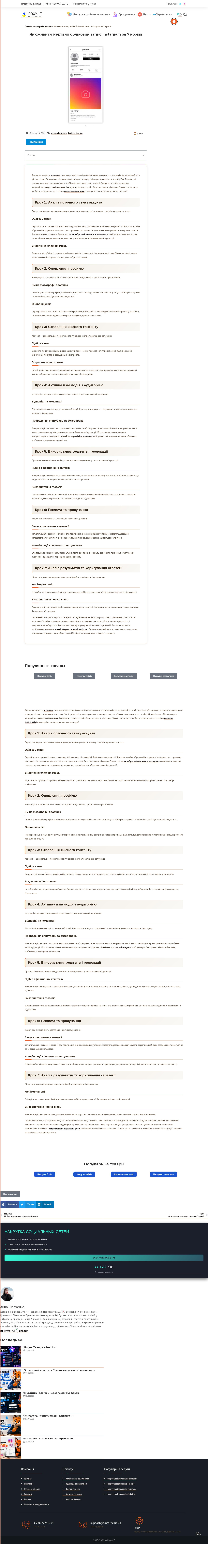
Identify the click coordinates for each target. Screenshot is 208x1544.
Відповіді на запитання (76, 1483)
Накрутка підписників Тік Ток (120, 1483)
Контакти (28, 1483)
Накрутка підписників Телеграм (121, 1489)
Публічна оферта (32, 1489)
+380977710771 (44, 1523)
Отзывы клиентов (104, 1272)
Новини (27, 1499)
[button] (143, 155)
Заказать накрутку (104, 1258)
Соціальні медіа (75, 133)
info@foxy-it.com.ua (31, 3)
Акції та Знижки (73, 1499)
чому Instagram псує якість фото (71, 629)
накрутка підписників (74, 191)
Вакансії (28, 1494)
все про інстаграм (43, 26)
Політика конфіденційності (36, 1504)
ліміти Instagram (84, 436)
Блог (145, 14)
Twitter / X (9, 1330)
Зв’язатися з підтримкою (77, 1478)
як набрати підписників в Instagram (89, 234)
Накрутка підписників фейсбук (121, 1494)
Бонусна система (74, 1494)
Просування (125, 14)
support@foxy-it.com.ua (105, 1523)
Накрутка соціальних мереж (90, 14)
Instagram (55, 175)
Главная (28, 26)
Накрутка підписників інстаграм (122, 1478)
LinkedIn (23, 1330)
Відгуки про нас (73, 1489)
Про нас (28, 1478)
